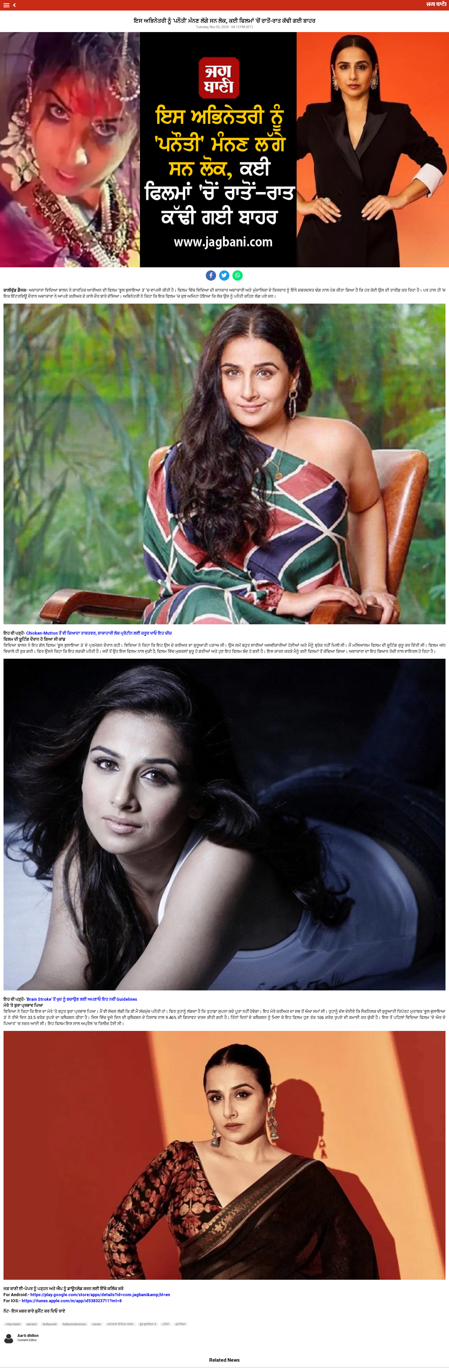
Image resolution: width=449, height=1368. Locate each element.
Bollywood (49, 1324)
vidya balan (13, 1324)
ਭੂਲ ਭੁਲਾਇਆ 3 (148, 1324)
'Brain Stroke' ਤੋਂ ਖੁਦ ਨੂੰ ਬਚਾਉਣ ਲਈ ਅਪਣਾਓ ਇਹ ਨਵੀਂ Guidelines (81, 999)
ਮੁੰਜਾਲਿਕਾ (180, 1324)
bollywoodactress (74, 1324)
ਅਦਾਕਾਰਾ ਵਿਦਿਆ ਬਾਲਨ (120, 1324)
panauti (31, 1324)
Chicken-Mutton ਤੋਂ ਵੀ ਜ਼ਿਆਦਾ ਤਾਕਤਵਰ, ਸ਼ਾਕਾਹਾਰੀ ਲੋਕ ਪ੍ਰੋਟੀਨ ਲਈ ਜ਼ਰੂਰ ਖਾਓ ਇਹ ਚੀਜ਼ (99, 633)
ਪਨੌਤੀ (166, 1324)
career (96, 1324)
